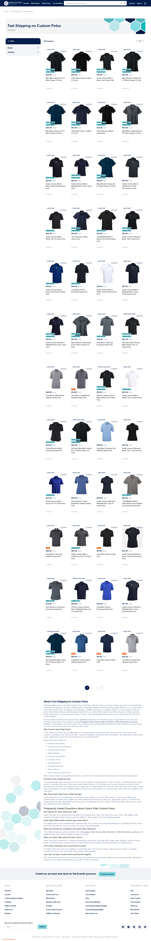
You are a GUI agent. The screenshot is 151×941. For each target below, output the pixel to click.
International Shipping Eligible (97, 906)
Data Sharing (66, 937)
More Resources (93, 913)
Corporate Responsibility (15, 898)
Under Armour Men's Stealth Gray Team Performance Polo (130, 186)
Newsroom (10, 909)
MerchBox (51, 891)
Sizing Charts (36, 937)
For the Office (58, 3)
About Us (9, 891)
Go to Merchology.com (8, 939)
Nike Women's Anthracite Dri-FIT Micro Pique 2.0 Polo (81, 345)
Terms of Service (48, 937)
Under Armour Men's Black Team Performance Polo (56, 186)
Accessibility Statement (79, 937)
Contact (132, 3)
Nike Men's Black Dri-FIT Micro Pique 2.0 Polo (55, 79)
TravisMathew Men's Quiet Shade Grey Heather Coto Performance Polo (132, 503)
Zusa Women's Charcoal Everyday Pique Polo (55, 608)
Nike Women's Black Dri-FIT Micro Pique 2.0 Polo (131, 79)
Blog (88, 898)
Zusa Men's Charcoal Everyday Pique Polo (105, 344)
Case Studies (91, 894)
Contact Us (136, 894)
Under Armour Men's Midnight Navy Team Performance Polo (130, 292)
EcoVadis (9, 902)
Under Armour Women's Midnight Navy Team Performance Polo (131, 609)
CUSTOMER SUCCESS (139, 886)
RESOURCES (91, 886)
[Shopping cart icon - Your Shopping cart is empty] (145, 5)
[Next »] (102, 691)
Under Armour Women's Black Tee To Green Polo (132, 449)
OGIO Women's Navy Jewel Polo (79, 238)
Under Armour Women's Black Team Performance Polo (132, 556)
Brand (10, 48)
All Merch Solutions (54, 913)
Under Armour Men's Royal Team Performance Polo (56, 292)
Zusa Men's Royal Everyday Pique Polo (105, 608)
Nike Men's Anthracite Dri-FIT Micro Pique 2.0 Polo (132, 132)
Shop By (11, 52)
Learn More (12, 30)
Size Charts (136, 913)
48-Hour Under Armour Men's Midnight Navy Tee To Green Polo (81, 609)
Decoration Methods (94, 902)
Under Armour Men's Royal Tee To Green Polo (55, 502)
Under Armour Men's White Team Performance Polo (107, 292)
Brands (26, 3)
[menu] (14, 900)
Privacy (57, 937)
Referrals (135, 906)
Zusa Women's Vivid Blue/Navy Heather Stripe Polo (81, 503)
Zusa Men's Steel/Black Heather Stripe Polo (80, 396)
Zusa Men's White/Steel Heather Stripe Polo (55, 396)
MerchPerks (136, 909)
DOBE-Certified (11, 906)
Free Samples (137, 902)
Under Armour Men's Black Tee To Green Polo (55, 238)
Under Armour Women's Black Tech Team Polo (131, 238)
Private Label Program (55, 909)
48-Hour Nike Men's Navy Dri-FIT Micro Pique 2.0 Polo (56, 662)
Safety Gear (46, 3)
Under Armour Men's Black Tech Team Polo (105, 79)
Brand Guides (91, 891)
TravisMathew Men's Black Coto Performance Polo (106, 239)
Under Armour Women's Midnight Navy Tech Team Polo (56, 345)
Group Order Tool (53, 894)
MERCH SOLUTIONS (54, 886)
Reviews (9, 913)
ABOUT (8, 886)
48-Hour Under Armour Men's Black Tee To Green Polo (131, 345)
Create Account (107, 874)
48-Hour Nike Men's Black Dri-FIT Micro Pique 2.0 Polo (81, 450)
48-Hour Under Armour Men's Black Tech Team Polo (106, 397)
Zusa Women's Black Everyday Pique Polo (54, 449)
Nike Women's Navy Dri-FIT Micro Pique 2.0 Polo (106, 185)
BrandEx (50, 906)
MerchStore (51, 898)
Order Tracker (137, 898)
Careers (9, 894)
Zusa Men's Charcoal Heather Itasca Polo (54, 555)
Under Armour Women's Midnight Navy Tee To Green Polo (106, 503)
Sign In (139, 3)
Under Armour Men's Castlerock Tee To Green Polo (81, 556)
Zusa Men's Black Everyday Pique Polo (79, 291)
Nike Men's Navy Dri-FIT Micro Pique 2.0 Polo (55, 132)
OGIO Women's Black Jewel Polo (105, 132)
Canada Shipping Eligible (95, 909)
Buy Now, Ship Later (54, 902)
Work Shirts (35, 3)
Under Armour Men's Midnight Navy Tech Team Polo (81, 186)
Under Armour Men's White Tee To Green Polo (132, 396)
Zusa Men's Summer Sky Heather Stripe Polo (106, 449)
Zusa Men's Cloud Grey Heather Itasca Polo (131, 661)
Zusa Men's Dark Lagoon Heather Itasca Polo (80, 661)
